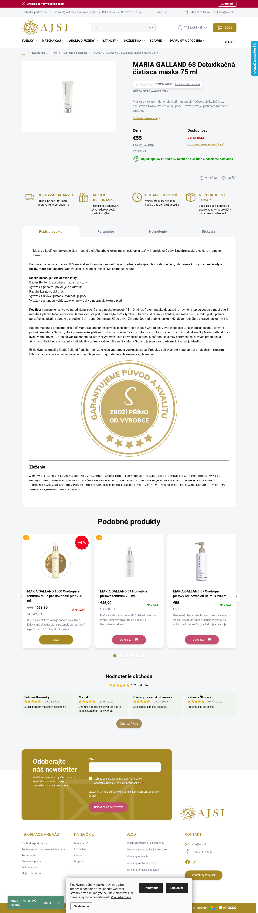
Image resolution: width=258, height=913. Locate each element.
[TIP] (129, 561)
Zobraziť (227, 3)
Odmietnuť (151, 888)
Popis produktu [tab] (50, 231)
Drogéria (79, 861)
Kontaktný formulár (203, 875)
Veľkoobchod (29, 867)
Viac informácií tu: (130, 782)
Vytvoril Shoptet (198, 907)
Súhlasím (176, 888)
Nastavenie (81, 906)
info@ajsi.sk (199, 844)
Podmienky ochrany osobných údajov (75, 12)
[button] (115, 656)
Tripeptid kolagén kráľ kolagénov (145, 842)
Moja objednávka (32, 873)
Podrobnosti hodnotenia (187, 84)
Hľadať (151, 27)
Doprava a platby (131, 12)
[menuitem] (30, 40)
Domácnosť (81, 843)
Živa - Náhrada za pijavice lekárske (147, 849)
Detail (56, 639)
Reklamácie (109, 12)
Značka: (150, 91)
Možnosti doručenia (206, 144)
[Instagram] (195, 861)
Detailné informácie (145, 118)
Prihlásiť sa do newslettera (108, 806)
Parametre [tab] (105, 231)
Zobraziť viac (129, 724)
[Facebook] (187, 861)
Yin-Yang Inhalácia (137, 856)
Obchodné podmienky (34, 12)
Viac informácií (121, 897)
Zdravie (78, 855)
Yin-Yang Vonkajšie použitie (143, 869)
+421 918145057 (202, 851)
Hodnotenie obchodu (129, 676)
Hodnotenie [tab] (158, 231)
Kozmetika (80, 849)
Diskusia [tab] (208, 231)
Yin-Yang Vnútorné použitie (142, 863)
